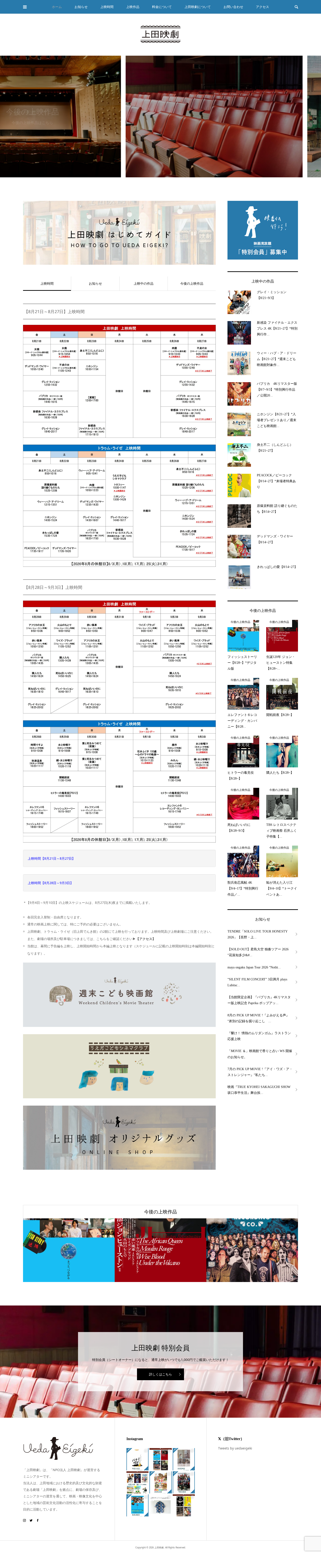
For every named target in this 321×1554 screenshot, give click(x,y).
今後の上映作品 (191, 283)
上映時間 (107, 6)
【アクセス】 (146, 938)
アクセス (262, 6)
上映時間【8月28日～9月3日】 (50, 883)
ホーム (57, 6)
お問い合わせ (233, 6)
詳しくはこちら (160, 1374)
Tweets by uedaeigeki (235, 1448)
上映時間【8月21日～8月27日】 (51, 858)
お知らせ (95, 283)
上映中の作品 (143, 283)
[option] (160, 116)
